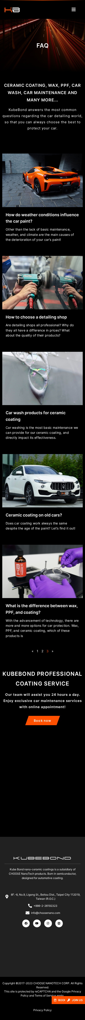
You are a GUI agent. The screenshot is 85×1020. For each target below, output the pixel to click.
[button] (75, 1000)
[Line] (59, 923)
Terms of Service (45, 995)
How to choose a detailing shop (36, 317)
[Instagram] (48, 923)
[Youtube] (37, 923)
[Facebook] (26, 923)
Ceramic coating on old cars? (34, 515)
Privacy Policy (42, 1010)
